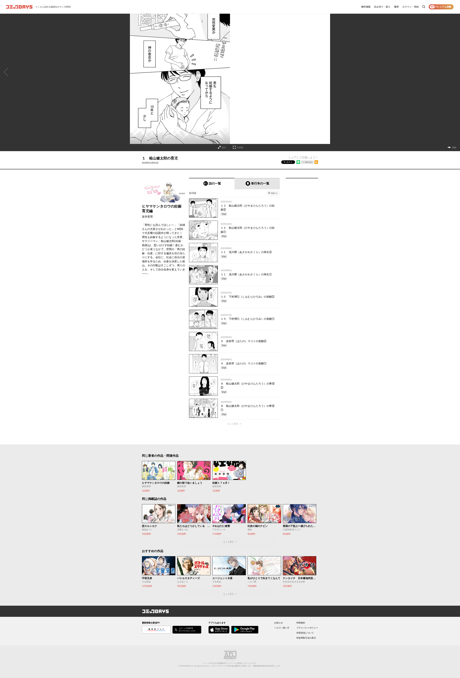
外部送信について (305, 633)
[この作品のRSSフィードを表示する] (316, 162)
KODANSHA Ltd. (187, 666)
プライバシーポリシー (307, 628)
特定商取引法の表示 (306, 638)
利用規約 (300, 623)
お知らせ (278, 623)
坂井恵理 (147, 216)
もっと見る (232, 423)
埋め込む (309, 162)
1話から (274, 193)
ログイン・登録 (410, 6)
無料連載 (366, 6)
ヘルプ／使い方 (281, 628)
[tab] (211, 183)
